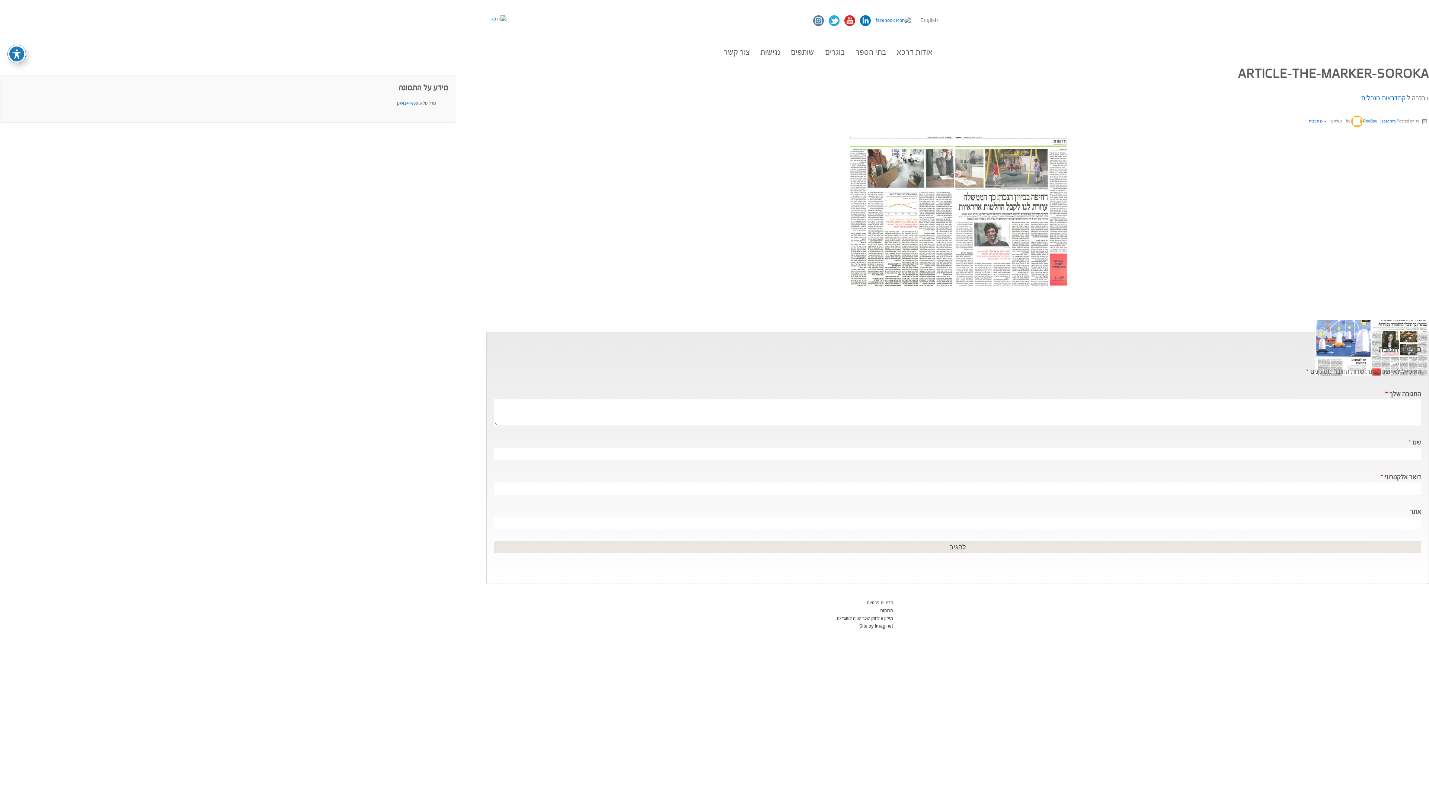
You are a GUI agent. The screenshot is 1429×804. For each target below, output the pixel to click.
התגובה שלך (1403, 394)
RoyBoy (1370, 121)
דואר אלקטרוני (1403, 477)
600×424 (410, 103)
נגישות (770, 52)
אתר (1415, 512)
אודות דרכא (915, 52)
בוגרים (835, 52)
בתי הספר (871, 52)
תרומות (886, 610)
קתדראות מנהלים (1383, 98)
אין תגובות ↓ (1315, 121)
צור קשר (737, 52)
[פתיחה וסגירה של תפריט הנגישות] (17, 54)
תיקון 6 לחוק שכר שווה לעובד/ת (865, 618)
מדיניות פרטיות (880, 602)
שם (1417, 442)
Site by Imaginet (876, 626)
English (929, 20)
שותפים (802, 52)
